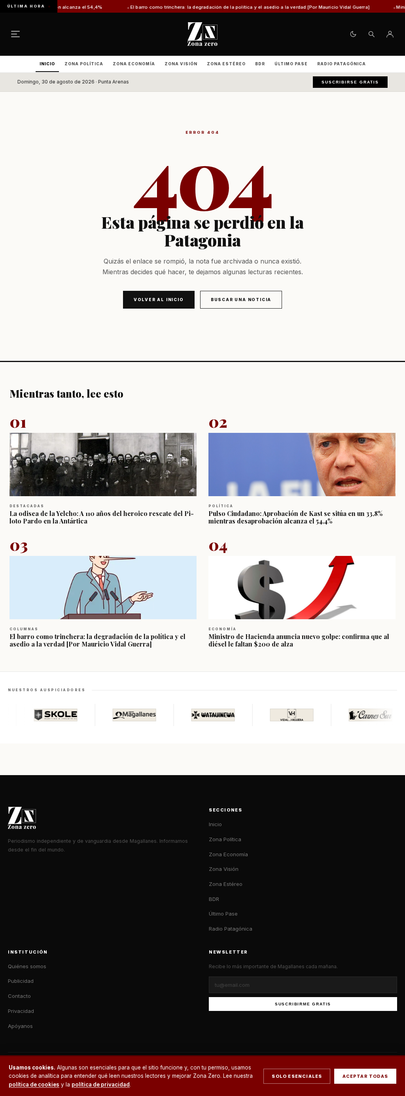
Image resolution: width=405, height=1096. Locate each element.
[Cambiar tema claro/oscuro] (353, 34)
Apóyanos (20, 1026)
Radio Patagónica (341, 63)
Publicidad (21, 981)
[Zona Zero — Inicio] (202, 34)
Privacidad (21, 1011)
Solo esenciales (297, 1076)
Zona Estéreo (226, 63)
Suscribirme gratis (303, 1004)
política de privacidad (101, 1084)
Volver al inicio (159, 299)
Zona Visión (181, 63)
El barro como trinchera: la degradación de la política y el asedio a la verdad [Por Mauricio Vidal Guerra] (218, 7)
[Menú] (15, 34)
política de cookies (34, 1084)
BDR (260, 63)
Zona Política (83, 63)
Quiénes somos (27, 966)
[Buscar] (371, 34)
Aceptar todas (365, 1076)
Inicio (47, 63)
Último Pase (291, 63)
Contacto (19, 996)
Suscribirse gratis (350, 82)
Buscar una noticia (241, 299)
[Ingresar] (390, 34)
